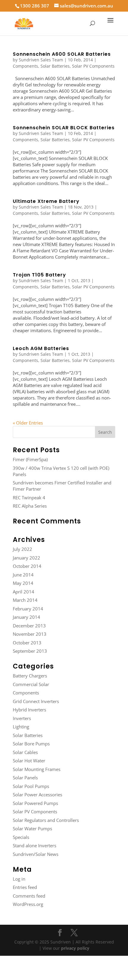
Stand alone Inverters (34, 845)
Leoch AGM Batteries (41, 348)
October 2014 (27, 566)
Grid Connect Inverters (36, 701)
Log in (19, 879)
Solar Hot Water (29, 761)
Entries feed (25, 887)
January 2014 (26, 617)
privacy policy (75, 948)
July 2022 (22, 549)
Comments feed (29, 896)
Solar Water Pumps (32, 828)
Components (25, 66)
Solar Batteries (55, 66)
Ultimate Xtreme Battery (46, 201)
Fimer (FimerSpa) (30, 459)
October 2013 (27, 643)
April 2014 (23, 592)
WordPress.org (28, 904)
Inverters (22, 718)
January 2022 (26, 558)
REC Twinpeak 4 (29, 497)
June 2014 (23, 575)
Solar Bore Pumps (31, 744)
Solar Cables (25, 752)
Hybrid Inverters (29, 710)
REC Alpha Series (30, 506)
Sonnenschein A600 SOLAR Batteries (62, 54)
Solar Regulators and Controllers (46, 820)
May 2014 (23, 583)
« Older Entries (28, 423)
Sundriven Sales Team (41, 60)
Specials (21, 837)
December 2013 (29, 626)
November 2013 (29, 634)
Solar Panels (25, 778)
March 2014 (25, 600)
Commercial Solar (31, 684)
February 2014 (28, 609)
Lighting (21, 727)
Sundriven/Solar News (35, 854)
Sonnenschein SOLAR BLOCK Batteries (64, 127)
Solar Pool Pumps (31, 786)
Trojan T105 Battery (39, 274)
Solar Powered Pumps (35, 803)
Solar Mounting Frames (36, 769)
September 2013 (30, 651)
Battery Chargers (30, 676)
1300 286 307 (34, 6)
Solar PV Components (93, 66)
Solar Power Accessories (37, 795)
